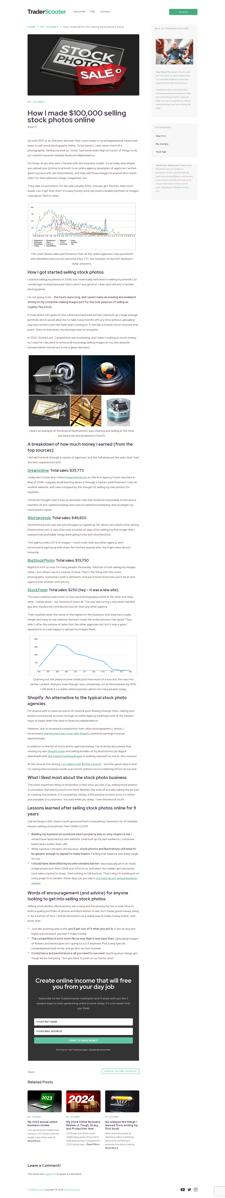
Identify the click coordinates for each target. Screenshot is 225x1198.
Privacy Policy (73, 1189)
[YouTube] (183, 1189)
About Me (79, 11)
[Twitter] (189, 1189)
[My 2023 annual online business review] (45, 1101)
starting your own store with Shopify (66, 733)
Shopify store (56, 751)
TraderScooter (36, 1189)
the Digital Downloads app (64, 756)
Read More (34, 1141)
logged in (50, 1174)
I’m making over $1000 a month (81, 764)
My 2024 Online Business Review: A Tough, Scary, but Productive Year (83, 1125)
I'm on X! (183, 12)
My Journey (36, 101)
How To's (161, 136)
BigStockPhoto (41, 560)
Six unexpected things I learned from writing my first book (121, 1125)
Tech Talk (161, 152)
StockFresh (37, 590)
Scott (32, 127)
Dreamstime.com (76, 477)
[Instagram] (195, 1189)
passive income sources (121, 1071)
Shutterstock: (39, 517)
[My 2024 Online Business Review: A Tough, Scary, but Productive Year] (83, 1101)
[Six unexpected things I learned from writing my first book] (122, 1101)
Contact (105, 11)
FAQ (92, 11)
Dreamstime (38, 470)
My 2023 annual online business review (42, 1123)
